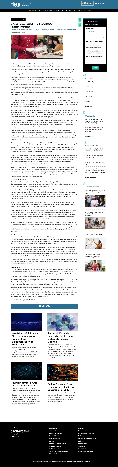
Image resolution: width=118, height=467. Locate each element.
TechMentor (82, 446)
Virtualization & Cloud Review (58, 451)
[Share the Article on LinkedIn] (80, 23)
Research (65, 7)
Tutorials (40, 10)
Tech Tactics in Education (57, 449)
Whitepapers (91, 145)
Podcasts (72, 7)
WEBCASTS (90, 115)
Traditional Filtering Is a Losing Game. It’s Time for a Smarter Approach (94, 129)
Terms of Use (68, 461)
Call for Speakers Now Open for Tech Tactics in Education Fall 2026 (61, 386)
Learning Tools (89, 91)
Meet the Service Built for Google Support (95, 163)
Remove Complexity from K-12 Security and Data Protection (94, 150)
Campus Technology (55, 433)
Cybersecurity (89, 87)
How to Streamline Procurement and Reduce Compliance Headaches (94, 213)
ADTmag (80, 428)
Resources (80, 7)
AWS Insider (53, 431)
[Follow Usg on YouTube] (103, 4)
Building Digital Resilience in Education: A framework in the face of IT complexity (94, 121)
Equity (70, 10)
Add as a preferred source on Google (88, 3)
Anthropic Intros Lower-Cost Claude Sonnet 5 (25, 384)
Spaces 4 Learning (55, 446)
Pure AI (51, 441)
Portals (89, 78)
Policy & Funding (90, 96)
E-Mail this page (17, 299)
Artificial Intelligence (91, 82)
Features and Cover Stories (18, 20)
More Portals (89, 106)
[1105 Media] (20, 445)
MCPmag (81, 436)
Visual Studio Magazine (85, 451)
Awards (57, 7)
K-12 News (38, 7)
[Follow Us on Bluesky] (96, 4)
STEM (62, 10)
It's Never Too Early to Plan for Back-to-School (94, 235)
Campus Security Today (85, 431)
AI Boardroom (53, 428)
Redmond (81, 441)
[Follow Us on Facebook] (98, 3)
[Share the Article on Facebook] (80, 20)
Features (45, 7)
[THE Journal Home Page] (23, 4)
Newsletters (97, 7)
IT (74, 10)
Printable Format (30, 299)
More (103, 7)
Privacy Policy (98, 47)
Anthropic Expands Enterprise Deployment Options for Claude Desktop (61, 337)
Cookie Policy (59, 461)
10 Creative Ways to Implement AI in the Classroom (95, 156)
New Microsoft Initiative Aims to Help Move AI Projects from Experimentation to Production (25, 339)
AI (66, 10)
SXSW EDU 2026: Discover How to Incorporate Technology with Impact (95, 191)
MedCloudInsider (54, 438)
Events (88, 7)
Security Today (82, 444)
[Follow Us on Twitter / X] (100, 3)
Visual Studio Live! (55, 454)
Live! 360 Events (54, 436)
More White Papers (90, 177)
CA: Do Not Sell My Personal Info (81, 461)
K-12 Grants (48, 10)
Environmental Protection (86, 433)
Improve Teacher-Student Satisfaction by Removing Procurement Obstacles (92, 256)
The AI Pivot (82, 449)
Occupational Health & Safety (87, 438)
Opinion (51, 7)
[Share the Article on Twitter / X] (80, 26)
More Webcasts (89, 136)
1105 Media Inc (38, 461)
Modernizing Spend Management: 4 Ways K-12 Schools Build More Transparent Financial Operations (95, 170)
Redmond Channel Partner (57, 444)
